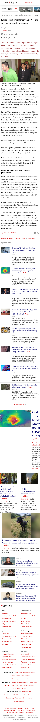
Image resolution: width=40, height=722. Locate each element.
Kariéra (27, 708)
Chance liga (5, 633)
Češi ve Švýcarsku (7, 662)
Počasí (13, 275)
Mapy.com (18, 672)
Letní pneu (31, 695)
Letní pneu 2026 (26, 654)
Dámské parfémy (21, 695)
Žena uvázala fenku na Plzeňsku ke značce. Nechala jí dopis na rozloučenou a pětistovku (19, 541)
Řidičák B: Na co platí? (28, 662)
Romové (17, 238)
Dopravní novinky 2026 (28, 659)
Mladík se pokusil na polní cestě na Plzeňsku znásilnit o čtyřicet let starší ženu (25, 368)
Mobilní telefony (27, 691)
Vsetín (24, 238)
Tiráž (32, 708)
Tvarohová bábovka (27, 641)
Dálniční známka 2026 (28, 656)
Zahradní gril (16, 688)
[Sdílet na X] (38, 233)
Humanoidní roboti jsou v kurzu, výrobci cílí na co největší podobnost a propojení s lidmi (24, 349)
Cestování (14, 389)
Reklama (20, 708)
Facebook (8, 708)
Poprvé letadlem (7, 656)
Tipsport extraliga (7, 639)
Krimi (13, 254)
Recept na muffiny (26, 636)
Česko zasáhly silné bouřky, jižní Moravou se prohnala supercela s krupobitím (23, 270)
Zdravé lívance (25, 639)
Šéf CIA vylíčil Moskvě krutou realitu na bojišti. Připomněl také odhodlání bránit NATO (25, 291)
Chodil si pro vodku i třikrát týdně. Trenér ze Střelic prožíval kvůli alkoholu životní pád (8, 491)
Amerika (14, 296)
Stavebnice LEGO (9, 695)
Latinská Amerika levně (9, 665)
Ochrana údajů (30, 710)
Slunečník (7, 685)
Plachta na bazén (22, 682)
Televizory (18, 698)
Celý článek (36, 468)
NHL (3, 647)
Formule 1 (5, 644)
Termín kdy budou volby (9, 621)
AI (12, 354)
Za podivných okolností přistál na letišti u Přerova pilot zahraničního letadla (24, 250)
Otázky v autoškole (27, 665)
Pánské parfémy (19, 701)
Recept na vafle (26, 644)
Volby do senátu (6, 624)
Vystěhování (31, 238)
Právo (2, 28)
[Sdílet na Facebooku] (35, 233)
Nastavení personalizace (25, 712)
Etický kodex (20, 710)
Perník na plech (26, 647)
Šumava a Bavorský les (9, 659)
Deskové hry (10, 698)
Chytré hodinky (27, 698)
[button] (20, 70)
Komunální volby (7, 626)
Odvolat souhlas (12, 712)
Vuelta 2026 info (26, 613)
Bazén (14, 682)
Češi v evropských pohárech (19, 679)
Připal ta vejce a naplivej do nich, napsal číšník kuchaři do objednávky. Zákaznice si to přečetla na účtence (25, 330)
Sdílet (12, 34)
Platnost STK (25, 667)
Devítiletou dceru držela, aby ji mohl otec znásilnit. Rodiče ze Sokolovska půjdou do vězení (24, 311)
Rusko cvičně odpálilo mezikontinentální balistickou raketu (28, 490)
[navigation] (2, 2)
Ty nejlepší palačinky (27, 633)
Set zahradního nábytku (27, 685)
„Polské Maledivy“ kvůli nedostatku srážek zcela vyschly (24, 386)
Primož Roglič (25, 624)
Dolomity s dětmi (7, 667)
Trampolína (33, 682)
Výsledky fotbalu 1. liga (9, 636)
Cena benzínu (25, 675)
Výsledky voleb (6, 618)
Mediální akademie (9, 710)
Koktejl (13, 335)
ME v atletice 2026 (7, 641)
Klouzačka (15, 685)
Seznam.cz (28, 2)
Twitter (14, 708)
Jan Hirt (23, 618)
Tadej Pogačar (25, 621)
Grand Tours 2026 (26, 626)
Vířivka (24, 688)
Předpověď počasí (29, 672)
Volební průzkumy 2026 (9, 616)
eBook (5, 34)
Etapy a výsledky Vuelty (28, 616)
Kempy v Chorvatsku (8, 654)
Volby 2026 (5, 613)
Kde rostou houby (14, 675)
